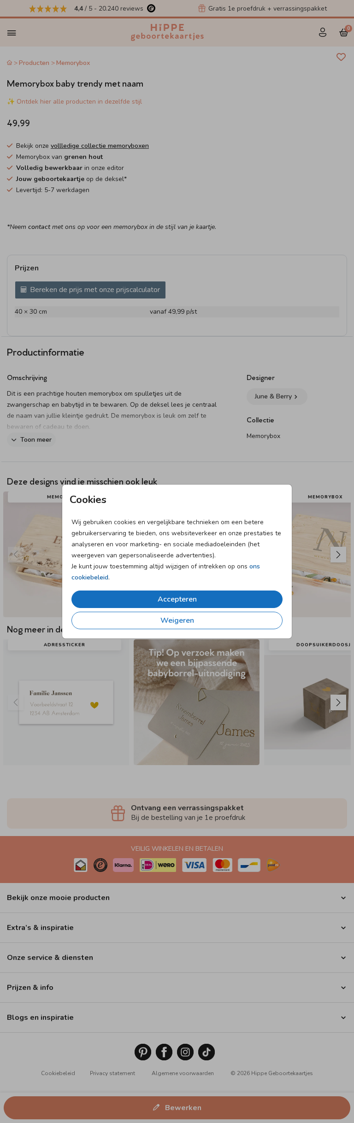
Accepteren (177, 599)
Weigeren (177, 620)
